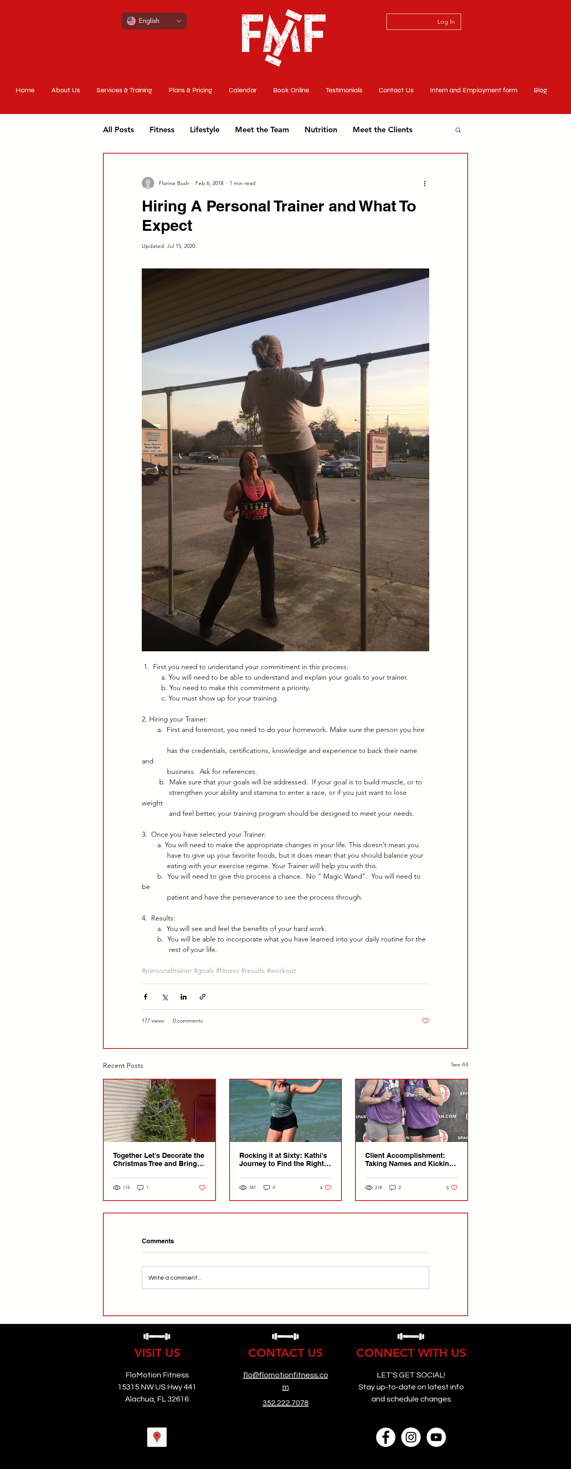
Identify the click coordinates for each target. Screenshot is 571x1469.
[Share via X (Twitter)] (164, 996)
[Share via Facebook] (145, 996)
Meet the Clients (383, 129)
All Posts (118, 129)
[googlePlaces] (157, 1437)
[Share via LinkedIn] (183, 996)
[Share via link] (202, 996)
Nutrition (321, 129)
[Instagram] (411, 1437)
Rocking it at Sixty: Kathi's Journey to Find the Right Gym (283, 1159)
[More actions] (424, 183)
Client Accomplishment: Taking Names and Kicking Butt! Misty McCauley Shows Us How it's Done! (409, 1159)
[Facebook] (385, 1437)
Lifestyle (204, 129)
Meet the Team (262, 129)
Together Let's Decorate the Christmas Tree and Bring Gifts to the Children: (158, 1159)
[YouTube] (436, 1437)
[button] (458, 129)
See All (459, 1064)
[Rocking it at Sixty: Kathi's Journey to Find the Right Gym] (285, 1111)
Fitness (162, 129)
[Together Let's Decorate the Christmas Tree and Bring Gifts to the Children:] (159, 1111)
